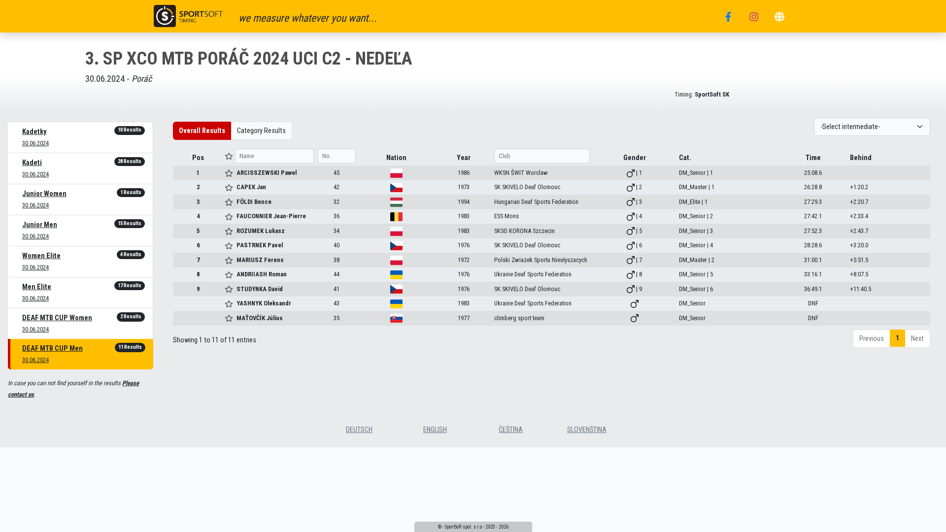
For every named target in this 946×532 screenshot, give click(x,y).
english (435, 430)
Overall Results (202, 131)
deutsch (359, 430)
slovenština (587, 430)
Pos (198, 158)
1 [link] (897, 338)
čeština (511, 430)
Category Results (261, 131)
